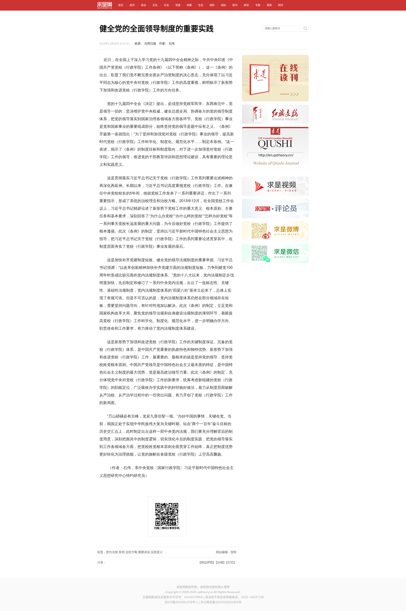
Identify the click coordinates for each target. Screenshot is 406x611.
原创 (246, 5)
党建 (177, 5)
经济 (132, 5)
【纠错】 (221, 562)
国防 (212, 5)
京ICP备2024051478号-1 (181, 602)
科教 (189, 5)
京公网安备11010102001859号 (220, 602)
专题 (257, 5)
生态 (200, 5)
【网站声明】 (207, 562)
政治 (143, 5)
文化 (155, 5)
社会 (166, 5)
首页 (120, 5)
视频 (269, 5)
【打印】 (231, 562)
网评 (280, 5)
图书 (234, 5)
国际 (223, 5)
